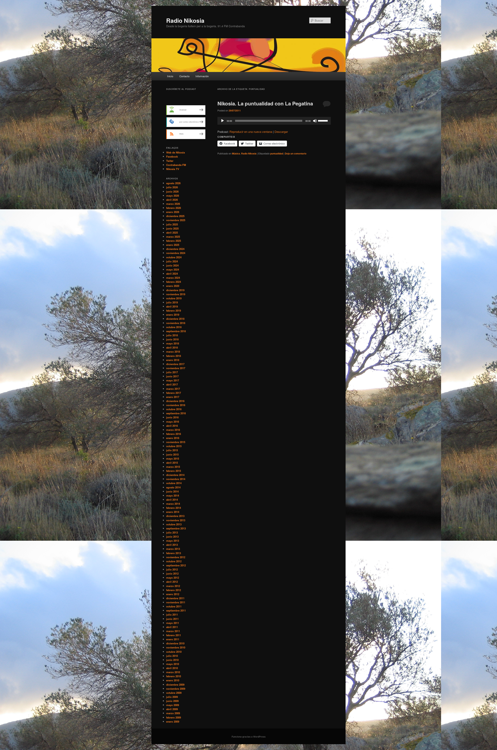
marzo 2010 (173, 672)
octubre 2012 (174, 561)
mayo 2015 (172, 458)
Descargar (281, 132)
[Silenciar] (315, 121)
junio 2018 (172, 339)
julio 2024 (172, 261)
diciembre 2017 (175, 364)
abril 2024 (172, 273)
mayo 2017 (172, 380)
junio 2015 (172, 454)
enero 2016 (172, 438)
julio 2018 (172, 335)
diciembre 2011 (175, 598)
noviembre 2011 (175, 602)
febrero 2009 (173, 717)
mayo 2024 (172, 269)
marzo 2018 (173, 351)
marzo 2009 (173, 713)
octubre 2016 (174, 409)
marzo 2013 (173, 549)
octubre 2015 (174, 446)
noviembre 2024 (175, 253)
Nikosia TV (172, 169)
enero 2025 (172, 245)
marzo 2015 (173, 467)
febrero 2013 (173, 553)
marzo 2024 (173, 277)
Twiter (169, 161)
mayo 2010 (172, 664)
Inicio (170, 76)
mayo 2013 (172, 540)
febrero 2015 (173, 471)
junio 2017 (172, 376)
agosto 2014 (173, 487)
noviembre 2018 (175, 323)
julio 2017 (172, 372)
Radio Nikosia (185, 20)
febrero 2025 (173, 241)
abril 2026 (172, 200)
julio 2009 (172, 697)
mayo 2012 (172, 577)
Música (236, 153)
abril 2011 (172, 627)
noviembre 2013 (175, 520)
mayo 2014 (172, 495)
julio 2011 (172, 614)
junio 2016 (172, 417)
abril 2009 (172, 709)
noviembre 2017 (175, 368)
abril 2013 (172, 545)
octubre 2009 (174, 693)
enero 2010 (172, 680)
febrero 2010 (173, 676)
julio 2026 (172, 187)
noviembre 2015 (175, 442)
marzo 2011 (173, 631)
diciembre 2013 (175, 516)
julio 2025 (172, 224)
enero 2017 (172, 397)
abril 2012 (172, 582)
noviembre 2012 (175, 557)
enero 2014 (172, 512)
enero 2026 (172, 212)
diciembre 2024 (175, 249)
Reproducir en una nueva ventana (250, 132)
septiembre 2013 (176, 528)
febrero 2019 (173, 310)
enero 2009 (172, 721)
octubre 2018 (174, 327)
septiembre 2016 (176, 413)
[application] (274, 121)
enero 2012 (172, 594)
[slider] (323, 120)
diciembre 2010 (175, 643)
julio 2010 (172, 656)
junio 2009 (172, 701)
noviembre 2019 (175, 294)
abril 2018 (172, 347)
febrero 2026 (173, 208)
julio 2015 (172, 450)
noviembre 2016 (175, 405)
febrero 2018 (173, 356)
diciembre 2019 (175, 290)
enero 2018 (172, 360)
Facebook (172, 156)
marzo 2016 (173, 430)
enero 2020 (172, 286)
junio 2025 (172, 228)
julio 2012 (172, 569)
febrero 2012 (173, 590)
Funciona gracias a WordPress (249, 736)
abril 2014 (172, 499)
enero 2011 (172, 639)
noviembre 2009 (175, 688)
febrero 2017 (173, 393)
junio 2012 (172, 573)
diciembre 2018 (175, 319)
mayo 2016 (172, 421)
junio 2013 (172, 536)
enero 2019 (172, 314)
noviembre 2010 (175, 647)
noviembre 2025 (175, 220)
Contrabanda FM (176, 165)
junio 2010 (172, 660)
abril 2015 (172, 462)
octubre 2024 (174, 257)
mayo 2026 (172, 195)
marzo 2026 (173, 204)
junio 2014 (172, 491)
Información (202, 76)
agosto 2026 (173, 183)
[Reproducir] (222, 121)
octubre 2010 (174, 652)
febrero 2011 (173, 635)
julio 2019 (172, 302)
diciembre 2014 (175, 475)
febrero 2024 (173, 282)
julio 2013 (172, 532)
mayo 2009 (172, 705)
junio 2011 (172, 619)
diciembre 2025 (175, 216)
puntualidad (276, 153)
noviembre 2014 (175, 479)
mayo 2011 (172, 623)
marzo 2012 (173, 586)
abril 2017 (172, 384)
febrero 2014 (173, 508)
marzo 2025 (173, 236)
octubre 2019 (174, 298)
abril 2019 (172, 306)
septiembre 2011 (176, 610)
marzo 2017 (173, 389)
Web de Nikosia (175, 152)
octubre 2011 (174, 606)
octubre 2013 (174, 524)
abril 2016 (172, 426)
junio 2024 (172, 265)
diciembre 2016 (175, 401)
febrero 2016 (173, 434)
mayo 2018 (172, 343)
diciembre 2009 (175, 684)
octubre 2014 (174, 483)
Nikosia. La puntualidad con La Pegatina (265, 103)
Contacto (184, 76)
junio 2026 (172, 191)
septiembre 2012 (176, 565)
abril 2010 (172, 668)
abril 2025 (172, 232)
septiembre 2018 (176, 331)
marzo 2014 (173, 504)
